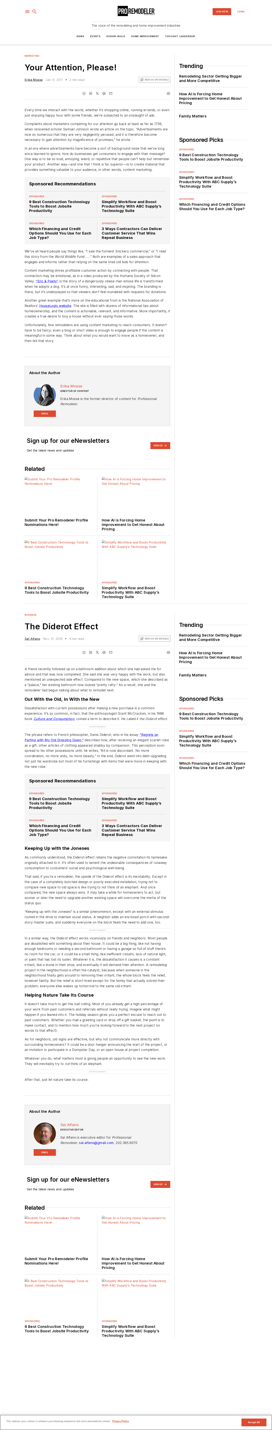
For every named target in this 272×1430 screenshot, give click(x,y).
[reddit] (104, 93)
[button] (27, 11)
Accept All (254, 1422)
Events (95, 36)
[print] (168, 93)
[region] (136, 1422)
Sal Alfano (32, 639)
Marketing (32, 55)
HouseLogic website (55, 306)
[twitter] (97, 93)
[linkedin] (91, 93)
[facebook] (84, 93)
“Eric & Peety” (47, 281)
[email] (111, 93)
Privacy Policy (120, 1421)
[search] (34, 11)
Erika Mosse (34, 80)
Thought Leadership (180, 36)
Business (31, 614)
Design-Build (115, 36)
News (80, 36)
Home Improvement (145, 36)
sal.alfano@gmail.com (96, 1121)
